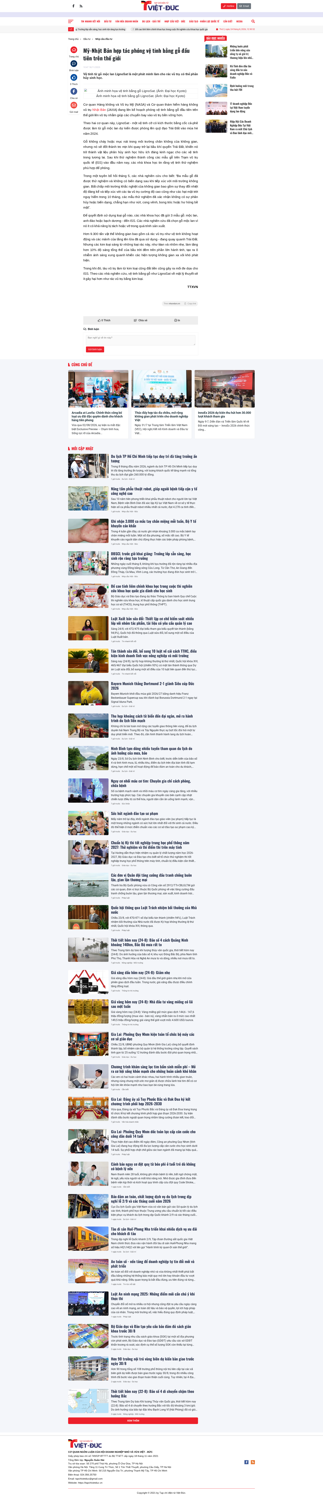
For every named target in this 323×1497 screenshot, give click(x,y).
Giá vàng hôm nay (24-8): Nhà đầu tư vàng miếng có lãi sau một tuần (152, 1004)
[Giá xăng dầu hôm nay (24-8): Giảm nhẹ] (88, 982)
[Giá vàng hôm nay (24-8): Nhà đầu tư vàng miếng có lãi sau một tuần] (88, 1011)
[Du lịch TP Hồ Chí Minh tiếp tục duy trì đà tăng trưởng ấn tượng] (88, 466)
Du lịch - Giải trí (128, 479)
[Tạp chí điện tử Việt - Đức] (160, 6)
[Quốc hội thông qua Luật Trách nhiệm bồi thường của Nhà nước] (88, 917)
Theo (180, 303)
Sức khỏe (126, 804)
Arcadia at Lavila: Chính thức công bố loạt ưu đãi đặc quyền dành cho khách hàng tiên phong (97, 416)
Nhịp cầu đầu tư (77, 404)
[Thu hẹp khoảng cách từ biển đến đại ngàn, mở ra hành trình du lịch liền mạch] (88, 726)
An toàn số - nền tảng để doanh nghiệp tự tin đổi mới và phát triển (152, 1263)
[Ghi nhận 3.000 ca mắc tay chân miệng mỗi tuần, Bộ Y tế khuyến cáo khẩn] (88, 531)
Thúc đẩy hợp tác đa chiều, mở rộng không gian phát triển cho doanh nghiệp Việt (161, 416)
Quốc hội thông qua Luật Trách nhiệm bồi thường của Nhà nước (154, 910)
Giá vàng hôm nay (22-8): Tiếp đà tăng (139, 1423)
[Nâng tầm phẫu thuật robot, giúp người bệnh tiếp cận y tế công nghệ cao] (88, 498)
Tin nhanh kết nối (129, 641)
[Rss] (81, 6)
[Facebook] (73, 6)
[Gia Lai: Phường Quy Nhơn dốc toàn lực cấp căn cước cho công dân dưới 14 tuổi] (88, 1141)
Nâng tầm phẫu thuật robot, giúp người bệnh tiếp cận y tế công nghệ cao (154, 491)
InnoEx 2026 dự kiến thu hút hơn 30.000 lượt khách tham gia (224, 414)
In (178, 320)
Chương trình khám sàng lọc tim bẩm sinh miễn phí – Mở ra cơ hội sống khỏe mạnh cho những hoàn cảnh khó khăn (153, 1069)
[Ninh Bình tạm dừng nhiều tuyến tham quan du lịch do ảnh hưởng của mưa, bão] (88, 758)
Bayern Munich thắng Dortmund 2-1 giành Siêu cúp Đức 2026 (152, 686)
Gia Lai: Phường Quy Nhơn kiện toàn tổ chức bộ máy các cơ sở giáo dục (152, 1036)
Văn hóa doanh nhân (130, 1122)
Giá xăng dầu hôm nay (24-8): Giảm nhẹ (140, 972)
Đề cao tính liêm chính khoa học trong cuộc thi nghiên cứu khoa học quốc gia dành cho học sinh (138, 29)
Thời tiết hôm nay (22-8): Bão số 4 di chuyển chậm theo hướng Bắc (152, 1393)
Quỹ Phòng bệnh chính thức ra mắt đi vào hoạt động (150, 1482)
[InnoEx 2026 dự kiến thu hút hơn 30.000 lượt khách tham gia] (225, 389)
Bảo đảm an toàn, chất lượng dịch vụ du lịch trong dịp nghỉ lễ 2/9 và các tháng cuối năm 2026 (151, 1199)
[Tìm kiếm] (253, 21)
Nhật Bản (99, 110)
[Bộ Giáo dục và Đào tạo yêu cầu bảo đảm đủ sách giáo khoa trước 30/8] (88, 1336)
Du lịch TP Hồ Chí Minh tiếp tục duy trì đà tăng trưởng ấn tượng (154, 458)
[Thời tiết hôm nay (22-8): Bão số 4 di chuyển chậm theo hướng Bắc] (88, 1401)
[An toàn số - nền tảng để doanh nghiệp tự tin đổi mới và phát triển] (88, 1271)
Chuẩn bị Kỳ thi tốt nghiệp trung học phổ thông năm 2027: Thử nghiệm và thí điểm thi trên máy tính (150, 845)
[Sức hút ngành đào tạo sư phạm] (88, 823)
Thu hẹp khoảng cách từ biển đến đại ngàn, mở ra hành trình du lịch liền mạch (152, 718)
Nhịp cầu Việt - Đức (130, 511)
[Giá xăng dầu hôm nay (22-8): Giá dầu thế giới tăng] (88, 1463)
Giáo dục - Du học (129, 832)
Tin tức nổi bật (129, 1284)
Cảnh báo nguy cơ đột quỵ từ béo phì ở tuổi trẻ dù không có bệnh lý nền (153, 1166)
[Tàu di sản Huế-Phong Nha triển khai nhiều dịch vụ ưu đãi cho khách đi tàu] (88, 1239)
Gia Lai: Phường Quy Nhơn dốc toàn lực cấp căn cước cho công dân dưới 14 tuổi (153, 1134)
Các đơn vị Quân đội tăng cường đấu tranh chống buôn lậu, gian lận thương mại (151, 877)
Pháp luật (126, 898)
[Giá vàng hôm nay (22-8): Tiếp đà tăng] (88, 1433)
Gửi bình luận (95, 349)
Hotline (230, 6)
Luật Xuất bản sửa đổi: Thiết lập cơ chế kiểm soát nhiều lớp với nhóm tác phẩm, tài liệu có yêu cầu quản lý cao (152, 621)
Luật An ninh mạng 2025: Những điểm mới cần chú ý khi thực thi (153, 1296)
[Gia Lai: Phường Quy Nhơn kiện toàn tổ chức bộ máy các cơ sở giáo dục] (88, 1044)
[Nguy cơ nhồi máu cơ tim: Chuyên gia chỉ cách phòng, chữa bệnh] (88, 790)
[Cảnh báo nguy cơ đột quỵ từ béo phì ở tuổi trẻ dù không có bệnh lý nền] (88, 1174)
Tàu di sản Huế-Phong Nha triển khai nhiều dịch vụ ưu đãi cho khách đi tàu (154, 1231)
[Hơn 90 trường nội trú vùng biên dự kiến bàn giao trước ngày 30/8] (88, 1368)
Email (246, 6)
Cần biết (125, 1089)
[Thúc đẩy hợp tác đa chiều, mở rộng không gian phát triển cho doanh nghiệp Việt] (161, 389)
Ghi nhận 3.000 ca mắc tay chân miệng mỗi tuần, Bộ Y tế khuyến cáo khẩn (153, 523)
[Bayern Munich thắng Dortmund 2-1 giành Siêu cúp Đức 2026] (88, 693)
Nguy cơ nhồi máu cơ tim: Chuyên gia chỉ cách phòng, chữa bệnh (151, 783)
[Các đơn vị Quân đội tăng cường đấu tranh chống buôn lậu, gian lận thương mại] (88, 885)
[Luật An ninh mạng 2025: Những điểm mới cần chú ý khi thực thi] (88, 1303)
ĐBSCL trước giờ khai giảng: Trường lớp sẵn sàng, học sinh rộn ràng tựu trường (151, 556)
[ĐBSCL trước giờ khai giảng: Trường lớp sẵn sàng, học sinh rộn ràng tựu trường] (88, 563)
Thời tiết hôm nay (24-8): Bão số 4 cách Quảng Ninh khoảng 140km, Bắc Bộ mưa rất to (149, 942)
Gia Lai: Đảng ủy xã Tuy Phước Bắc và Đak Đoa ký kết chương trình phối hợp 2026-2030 (150, 1101)
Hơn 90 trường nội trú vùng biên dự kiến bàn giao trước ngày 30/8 (152, 1361)
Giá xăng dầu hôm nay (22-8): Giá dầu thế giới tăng (149, 1453)
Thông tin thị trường (130, 991)
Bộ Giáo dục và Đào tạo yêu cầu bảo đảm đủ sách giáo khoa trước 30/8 (151, 1328)
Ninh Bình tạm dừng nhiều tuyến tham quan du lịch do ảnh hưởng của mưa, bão (151, 750)
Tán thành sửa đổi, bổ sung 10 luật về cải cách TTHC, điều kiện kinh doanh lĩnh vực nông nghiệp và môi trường (154, 653)
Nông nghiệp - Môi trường (132, 963)
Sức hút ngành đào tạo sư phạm (134, 813)
